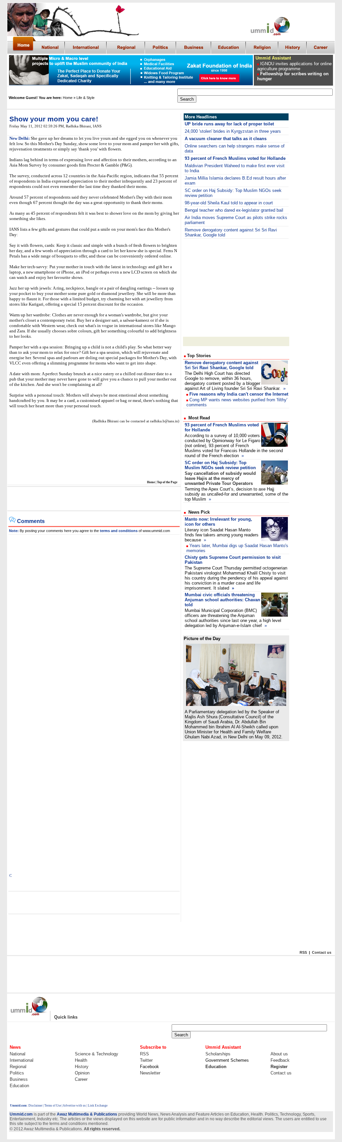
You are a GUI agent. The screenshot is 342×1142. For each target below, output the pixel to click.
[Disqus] (94, 618)
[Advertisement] (93, 499)
